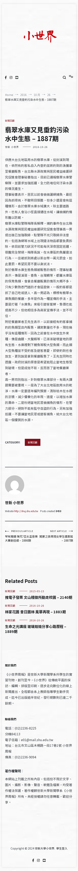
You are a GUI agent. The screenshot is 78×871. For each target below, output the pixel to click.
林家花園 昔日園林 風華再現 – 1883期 (35, 611)
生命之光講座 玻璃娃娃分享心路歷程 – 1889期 (35, 629)
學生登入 (61, 848)
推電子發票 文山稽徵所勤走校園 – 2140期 (38, 597)
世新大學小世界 (44, 848)
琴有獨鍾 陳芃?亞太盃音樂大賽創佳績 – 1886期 (21, 535)
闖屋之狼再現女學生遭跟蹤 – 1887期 (56, 535)
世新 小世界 (12, 147)
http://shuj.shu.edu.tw (26, 511)
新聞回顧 (10, 120)
